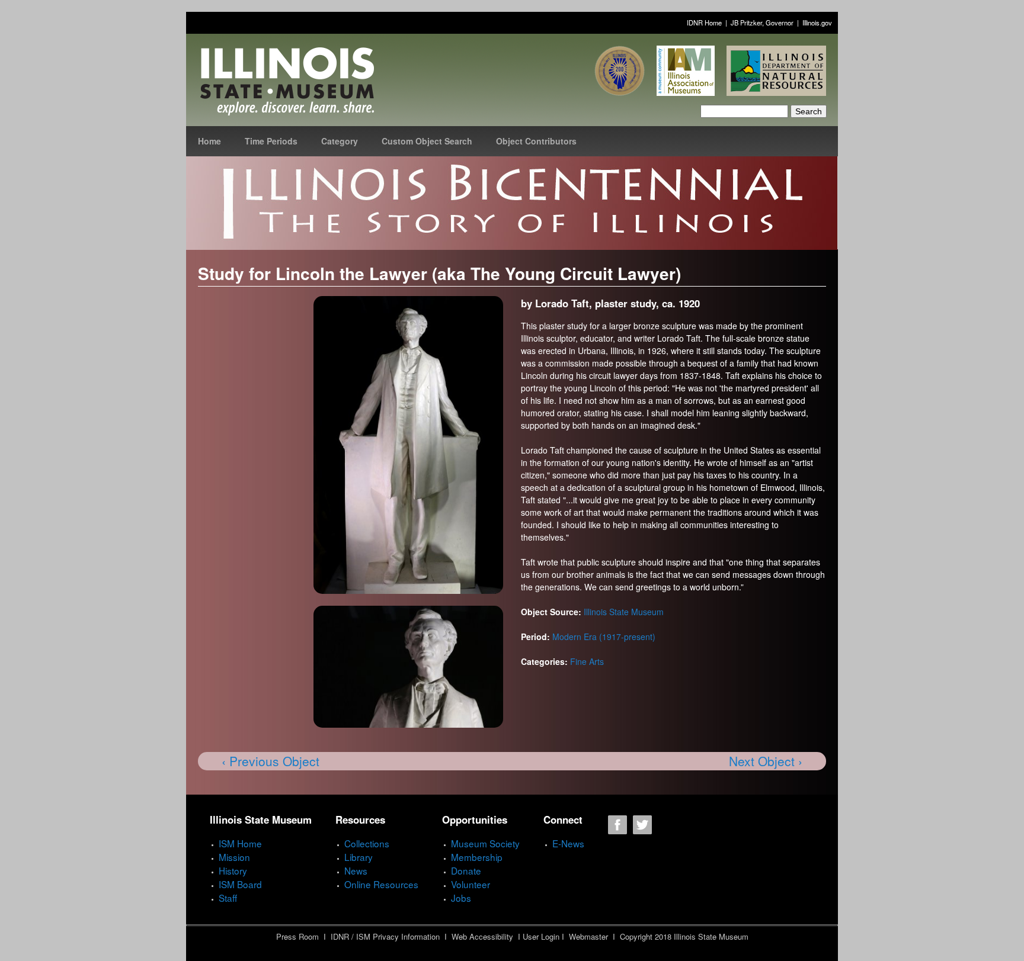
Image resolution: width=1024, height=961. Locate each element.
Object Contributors (536, 141)
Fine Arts (587, 661)
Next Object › (765, 761)
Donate (466, 870)
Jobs (461, 897)
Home (209, 141)
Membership (477, 856)
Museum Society (485, 843)
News (355, 870)
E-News (568, 843)
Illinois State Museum (624, 612)
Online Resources (381, 884)
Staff (228, 897)
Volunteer (470, 884)
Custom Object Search (427, 141)
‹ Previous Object (270, 761)
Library (358, 856)
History (233, 870)
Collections (366, 843)
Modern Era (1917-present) (603, 636)
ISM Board (240, 884)
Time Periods (271, 141)
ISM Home (240, 843)
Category (339, 141)
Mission (234, 856)
